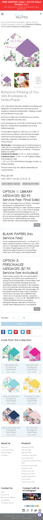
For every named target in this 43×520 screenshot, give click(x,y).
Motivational (26, 479)
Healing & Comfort (28, 474)
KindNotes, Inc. (20, 516)
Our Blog (4, 455)
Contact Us (5, 495)
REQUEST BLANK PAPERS (31, 184)
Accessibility (5, 500)
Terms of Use (15, 518)
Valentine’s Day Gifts (29, 455)
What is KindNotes (7, 450)
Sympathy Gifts (27, 468)
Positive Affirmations (28, 476)
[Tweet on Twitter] (11, 331)
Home (3, 22)
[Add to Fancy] (23, 331)
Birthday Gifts (26, 453)
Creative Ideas (6, 453)
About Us (4, 447)
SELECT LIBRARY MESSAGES (11, 184)
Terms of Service (26, 518)
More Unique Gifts (28, 482)
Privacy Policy (32, 516)
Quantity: (4, 318)
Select (37, 225)
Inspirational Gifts (28, 447)
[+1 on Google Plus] (29, 331)
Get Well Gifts (26, 450)
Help (2, 492)
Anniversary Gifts (27, 458)
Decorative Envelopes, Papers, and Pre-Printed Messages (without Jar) (19, 23)
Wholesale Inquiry (7, 503)
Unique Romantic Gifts (29, 466)
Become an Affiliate (8, 497)
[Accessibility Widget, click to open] (39, 514)
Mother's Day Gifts (28, 471)
